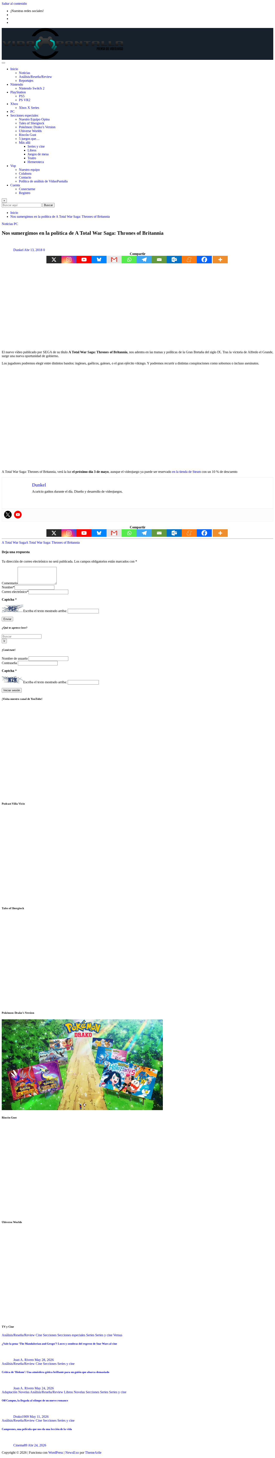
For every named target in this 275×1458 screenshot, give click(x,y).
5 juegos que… (29, 138)
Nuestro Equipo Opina (34, 119)
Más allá (24, 142)
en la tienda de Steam (186, 472)
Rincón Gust (27, 135)
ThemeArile (93, 1452)
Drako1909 (21, 1416)
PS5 (21, 96)
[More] (220, 259)
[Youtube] (84, 259)
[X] (53, 259)
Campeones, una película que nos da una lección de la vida (37, 1429)
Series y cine (36, 146)
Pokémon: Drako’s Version (37, 127)
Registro (24, 193)
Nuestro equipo (29, 169)
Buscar (48, 205)
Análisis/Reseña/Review (35, 77)
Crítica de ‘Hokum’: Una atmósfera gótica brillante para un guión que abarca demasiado (55, 1372)
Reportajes (26, 80)
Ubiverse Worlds (30, 131)
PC (12, 111)
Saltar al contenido (14, 3)
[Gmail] (114, 259)
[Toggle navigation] (3, 62)
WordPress (55, 1452)
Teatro (32, 158)
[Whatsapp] (129, 259)
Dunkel (18, 250)
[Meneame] (189, 259)
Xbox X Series (29, 108)
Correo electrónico (15, 592)
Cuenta (15, 185)
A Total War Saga (14, 542)
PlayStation (18, 92)
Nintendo (16, 84)
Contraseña (10, 663)
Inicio (14, 69)
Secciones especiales (24, 115)
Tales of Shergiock (31, 123)
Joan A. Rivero (23, 1360)
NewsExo (72, 1452)
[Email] (159, 259)
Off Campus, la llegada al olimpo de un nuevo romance (35, 1400)
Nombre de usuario (15, 658)
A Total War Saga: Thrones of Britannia (53, 542)
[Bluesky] (99, 259)
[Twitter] (8, 514)
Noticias (24, 73)
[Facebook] (204, 259)
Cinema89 (20, 1445)
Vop (13, 166)
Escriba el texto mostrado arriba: (45, 611)
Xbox (14, 104)
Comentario (10, 583)
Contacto (25, 177)
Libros (32, 150)
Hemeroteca (36, 162)
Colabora (25, 173)
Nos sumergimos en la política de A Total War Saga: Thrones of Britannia (60, 216)
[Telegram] (144, 259)
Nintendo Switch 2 (31, 88)
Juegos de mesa (38, 154)
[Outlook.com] (174, 259)
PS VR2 (24, 100)
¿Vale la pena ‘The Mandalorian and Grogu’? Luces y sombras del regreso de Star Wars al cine (59, 1343)
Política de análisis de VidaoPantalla (43, 181)
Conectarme (27, 189)
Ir (4, 641)
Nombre (8, 587)
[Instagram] (68, 259)
